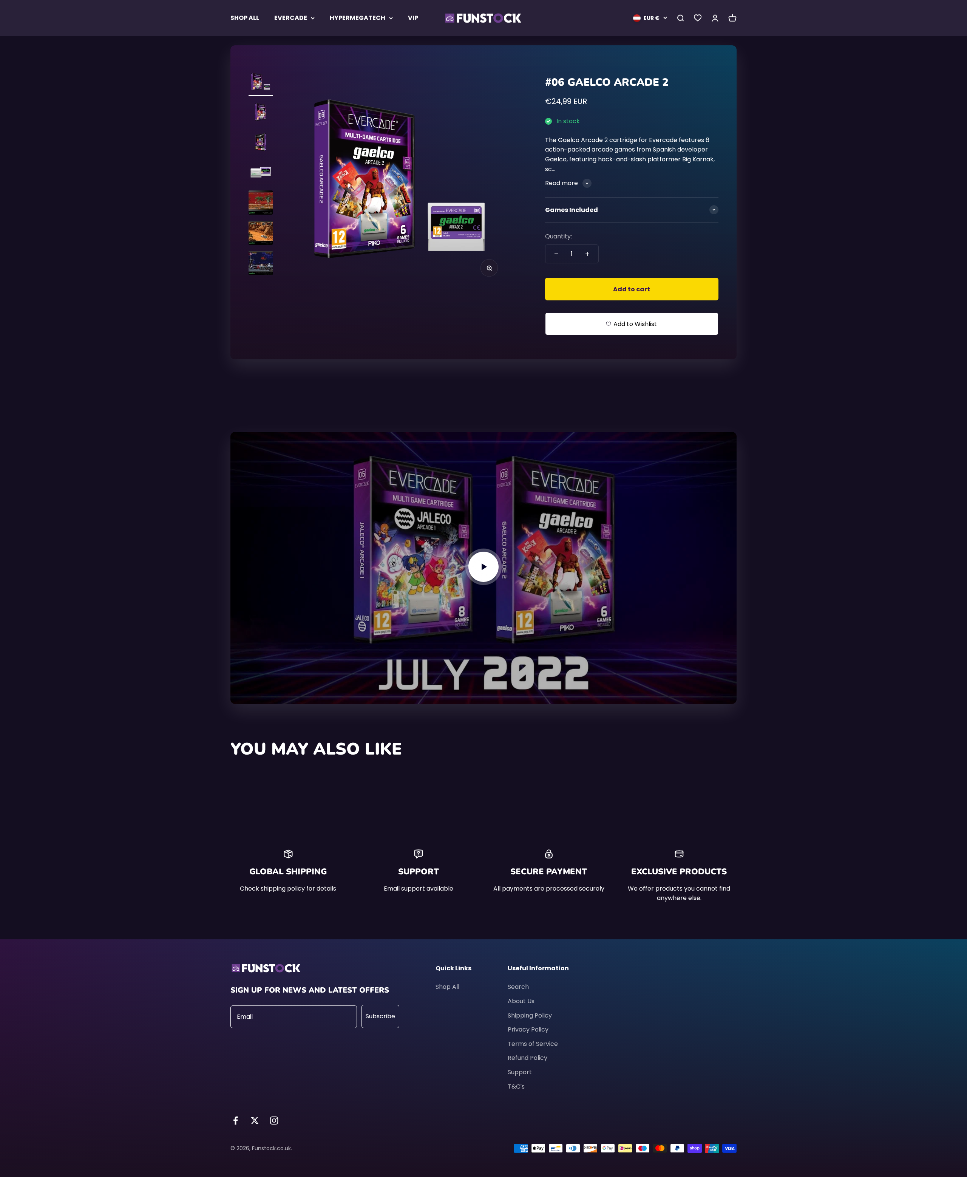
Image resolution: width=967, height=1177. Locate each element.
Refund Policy (527, 1057)
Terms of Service (533, 1043)
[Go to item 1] (261, 83)
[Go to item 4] (261, 173)
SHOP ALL (244, 18)
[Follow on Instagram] (274, 1120)
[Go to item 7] (261, 264)
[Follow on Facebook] (235, 1120)
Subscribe (380, 1016)
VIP (413, 18)
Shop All (447, 986)
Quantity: (558, 236)
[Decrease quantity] (556, 254)
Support (520, 1072)
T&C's (516, 1086)
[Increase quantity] (587, 254)
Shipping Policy (530, 1015)
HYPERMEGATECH (357, 18)
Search (518, 986)
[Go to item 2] (261, 113)
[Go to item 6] (261, 234)
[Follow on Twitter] (255, 1120)
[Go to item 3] (261, 143)
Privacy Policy (528, 1029)
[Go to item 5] (261, 203)
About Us (521, 1001)
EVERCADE (290, 18)
